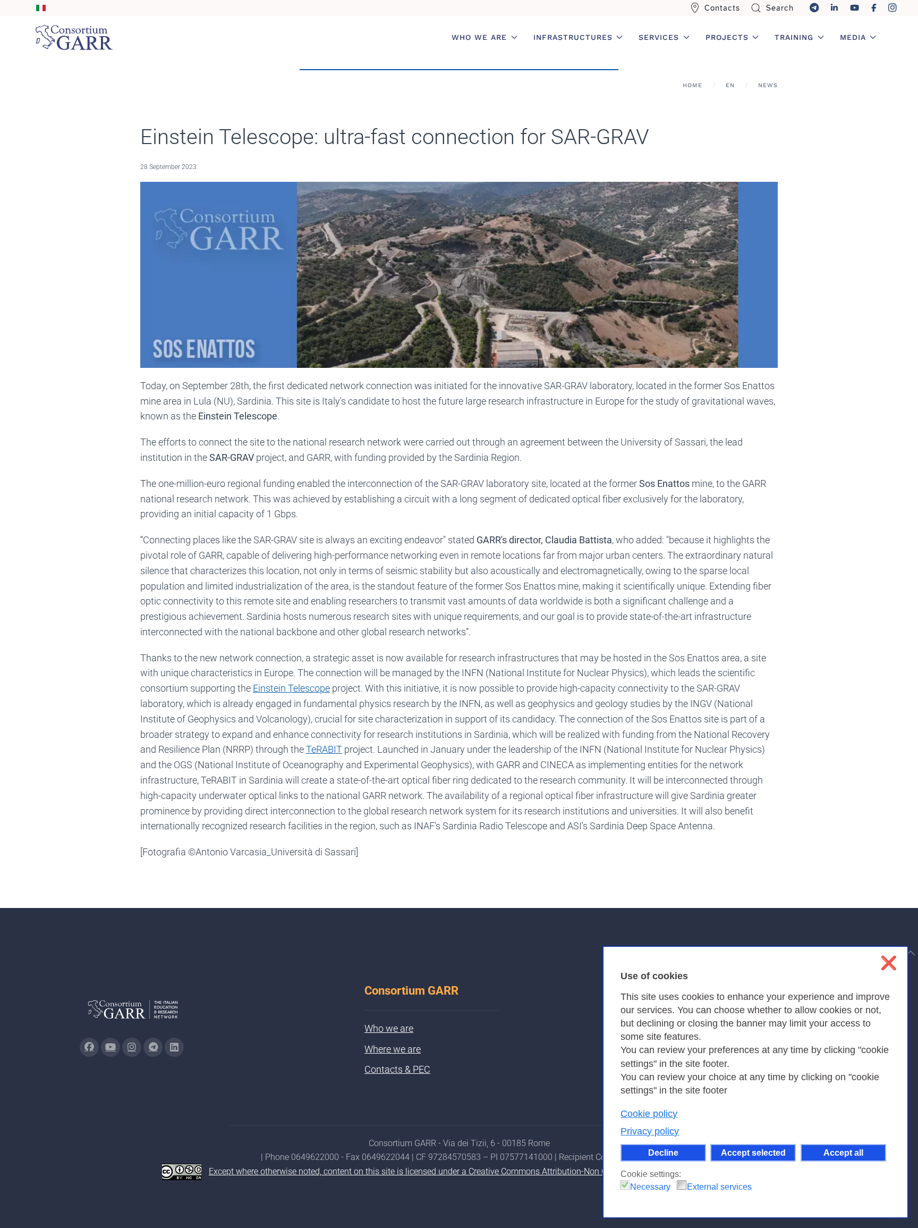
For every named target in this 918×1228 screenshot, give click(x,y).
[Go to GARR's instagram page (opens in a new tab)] (131, 1047)
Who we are (388, 1028)
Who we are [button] (479, 37)
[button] (910, 953)
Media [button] (853, 37)
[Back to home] (74, 37)
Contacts (722, 8)
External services (719, 1186)
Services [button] (659, 37)
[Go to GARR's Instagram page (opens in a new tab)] (89, 1047)
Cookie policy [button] (648, 1113)
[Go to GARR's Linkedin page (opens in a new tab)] (174, 1047)
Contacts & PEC (397, 1069)
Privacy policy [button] (649, 1131)
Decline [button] (663, 1152)
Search (780, 8)
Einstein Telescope (291, 688)
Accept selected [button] (753, 1152)
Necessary (650, 1186)
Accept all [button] (843, 1152)
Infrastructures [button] (573, 37)
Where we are (392, 1049)
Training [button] (794, 37)
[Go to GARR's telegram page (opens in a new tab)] (153, 1047)
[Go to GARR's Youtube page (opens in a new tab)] (110, 1047)
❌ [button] (888, 963)
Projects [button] (727, 37)
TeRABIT (324, 749)
